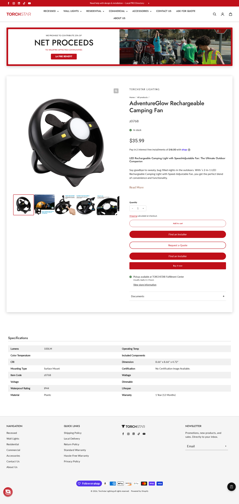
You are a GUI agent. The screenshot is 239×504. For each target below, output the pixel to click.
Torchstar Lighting (106, 491)
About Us (119, 18)
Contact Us (163, 11)
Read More (136, 187)
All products (142, 97)
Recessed (50, 11)
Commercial (117, 11)
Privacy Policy (72, 461)
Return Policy (71, 444)
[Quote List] (231, 487)
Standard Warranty (75, 449)
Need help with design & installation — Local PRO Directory (117, 3)
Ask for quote (185, 11)
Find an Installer (178, 234)
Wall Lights (71, 11)
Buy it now (177, 265)
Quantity (133, 202)
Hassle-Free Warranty (76, 455)
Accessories (140, 11)
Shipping (133, 216)
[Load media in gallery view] (23, 205)
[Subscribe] (225, 446)
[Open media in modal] (116, 90)
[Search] (215, 14)
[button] (8, 492)
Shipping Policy (72, 432)
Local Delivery (72, 438)
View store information (144, 284)
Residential (94, 11)
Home (132, 97)
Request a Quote (177, 245)
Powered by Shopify (139, 491)
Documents (137, 296)
